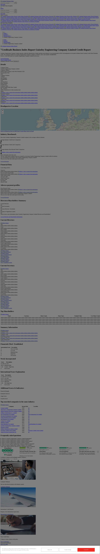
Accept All (86, 549)
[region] (50, 550)
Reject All (50, 549)
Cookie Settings (67, 549)
